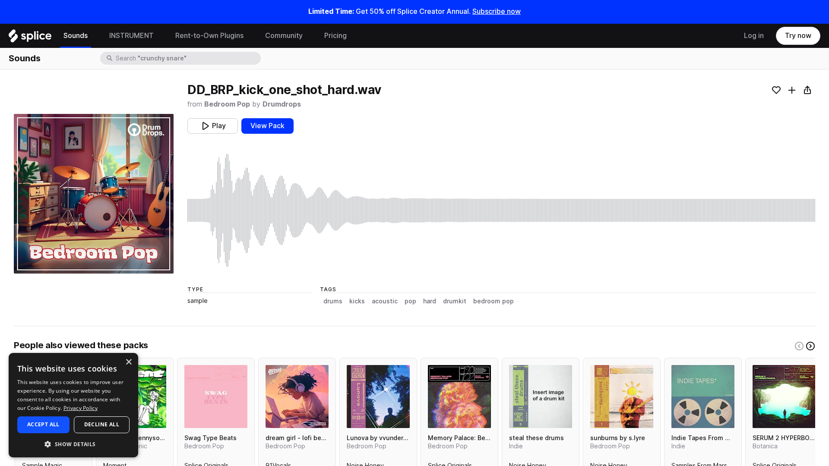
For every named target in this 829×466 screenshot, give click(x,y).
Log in (754, 35)
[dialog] (73, 405)
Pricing (335, 35)
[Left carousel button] (799, 346)
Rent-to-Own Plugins (209, 35)
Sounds (75, 35)
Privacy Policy (80, 408)
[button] (73, 444)
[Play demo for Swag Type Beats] (215, 396)
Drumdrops (282, 104)
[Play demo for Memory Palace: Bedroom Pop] (459, 396)
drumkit (454, 301)
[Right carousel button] (810, 346)
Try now (798, 35)
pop (410, 301)
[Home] (30, 38)
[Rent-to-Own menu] (250, 36)
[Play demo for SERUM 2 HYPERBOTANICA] (784, 396)
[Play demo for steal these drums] (540, 396)
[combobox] (187, 58)
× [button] (128, 362)
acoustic (385, 301)
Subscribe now (496, 11)
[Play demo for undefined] (93, 193)
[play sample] (501, 210)
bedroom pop (493, 301)
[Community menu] (309, 36)
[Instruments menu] (160, 36)
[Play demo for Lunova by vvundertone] (378, 396)
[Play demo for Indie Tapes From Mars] (702, 396)
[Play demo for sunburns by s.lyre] (621, 396)
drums (332, 301)
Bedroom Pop (227, 104)
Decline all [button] (101, 424)
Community (284, 35)
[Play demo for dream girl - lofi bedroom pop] (297, 396)
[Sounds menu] (94, 36)
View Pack (267, 126)
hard (429, 301)
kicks (357, 301)
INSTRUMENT (131, 35)
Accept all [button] (43, 424)
